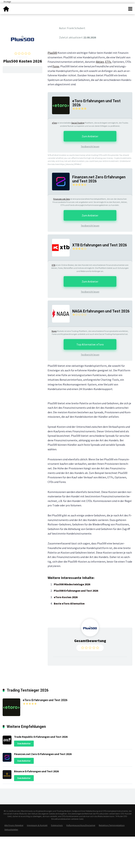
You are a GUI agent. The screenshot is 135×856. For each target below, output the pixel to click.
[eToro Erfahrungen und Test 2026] (59, 105)
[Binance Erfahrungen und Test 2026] (7, 774)
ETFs (108, 61)
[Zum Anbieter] (22, 38)
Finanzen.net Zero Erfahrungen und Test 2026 (99, 179)
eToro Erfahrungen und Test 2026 (96, 103)
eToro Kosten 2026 (66, 597)
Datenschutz (57, 825)
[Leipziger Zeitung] (6, 8)
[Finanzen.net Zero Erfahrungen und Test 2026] (59, 181)
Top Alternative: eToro (90, 344)
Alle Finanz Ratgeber (13, 825)
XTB (53, 265)
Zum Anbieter (90, 136)
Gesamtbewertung (90, 640)
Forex (56, 66)
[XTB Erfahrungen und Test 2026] (59, 247)
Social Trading (77, 122)
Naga (54, 331)
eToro (54, 122)
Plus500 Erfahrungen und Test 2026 (76, 590)
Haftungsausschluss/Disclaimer (80, 825)
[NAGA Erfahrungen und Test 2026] (59, 313)
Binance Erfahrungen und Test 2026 (36, 771)
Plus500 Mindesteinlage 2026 (72, 584)
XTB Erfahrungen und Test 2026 (99, 245)
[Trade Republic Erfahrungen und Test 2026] (7, 739)
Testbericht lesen (90, 146)
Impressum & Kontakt (37, 825)
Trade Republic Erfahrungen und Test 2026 (41, 736)
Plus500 (52, 52)
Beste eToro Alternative (69, 603)
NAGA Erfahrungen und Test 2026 (101, 311)
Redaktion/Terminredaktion (112, 825)
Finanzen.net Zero (61, 199)
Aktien (100, 61)
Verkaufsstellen (11, 829)
